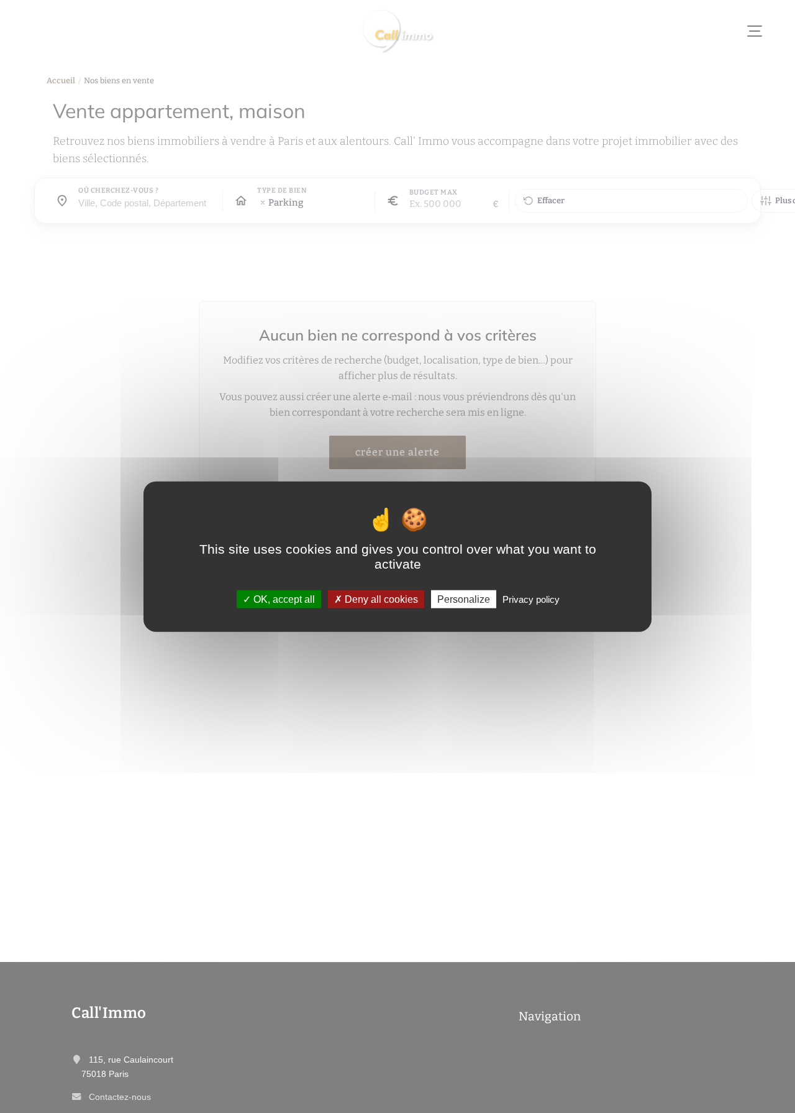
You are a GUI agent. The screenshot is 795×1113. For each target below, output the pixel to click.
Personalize (463, 599)
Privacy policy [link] (531, 599)
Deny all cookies (380, 599)
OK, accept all (283, 599)
